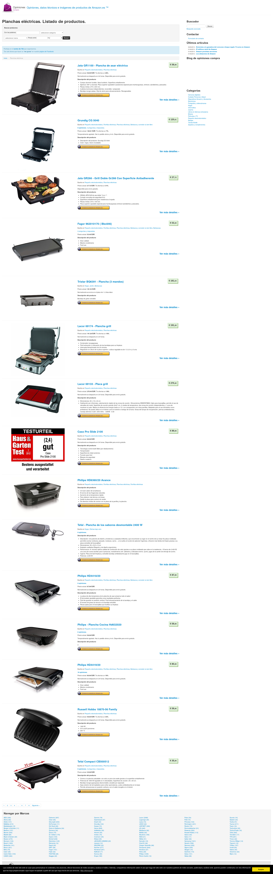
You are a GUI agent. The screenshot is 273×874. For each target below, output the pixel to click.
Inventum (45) (99, 837)
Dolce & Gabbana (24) (56, 828)
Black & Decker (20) (10, 837)
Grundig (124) (99, 824)
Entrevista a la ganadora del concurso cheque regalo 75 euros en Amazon (223, 47)
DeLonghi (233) (54, 822)
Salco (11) (187, 837)
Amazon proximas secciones (206, 51)
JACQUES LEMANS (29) (102, 841)
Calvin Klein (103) (10, 854)
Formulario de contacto (196, 38)
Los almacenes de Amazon (206, 54)
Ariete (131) (8, 822)
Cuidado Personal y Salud (197, 97)
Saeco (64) (188, 835)
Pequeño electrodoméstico (94, 70)
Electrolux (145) (54, 841)
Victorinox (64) (235, 852)
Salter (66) (188, 839)
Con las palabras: (10, 32)
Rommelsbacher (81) (191, 828)
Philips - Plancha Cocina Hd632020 (99, 624)
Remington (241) (190, 824)
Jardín (92, 286)
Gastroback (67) (99, 820)
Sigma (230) (188, 847)
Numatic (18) (143, 841)
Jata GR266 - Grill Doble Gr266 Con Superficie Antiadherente (116, 178)
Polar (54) (187, 817)
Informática (192, 108)
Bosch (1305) (8, 843)
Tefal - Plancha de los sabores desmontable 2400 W (110, 525)
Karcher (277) (99, 847)
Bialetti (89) (7, 835)
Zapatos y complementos (196, 125)
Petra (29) (142, 852)
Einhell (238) (53, 839)
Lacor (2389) (143, 817)
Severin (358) (189, 843)
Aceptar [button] (261, 869)
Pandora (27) (143, 849)
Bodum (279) (8, 839)
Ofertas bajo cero (95, 529)
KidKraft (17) (98, 852)
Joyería (190, 110)
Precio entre (32, 38)
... (18, 805)
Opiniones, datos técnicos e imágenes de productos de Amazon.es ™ (67, 7)
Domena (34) (53, 830)
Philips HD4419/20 (89, 665)
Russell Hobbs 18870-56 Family (97, 709)
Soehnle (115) (189, 852)
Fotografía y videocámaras (197, 103)
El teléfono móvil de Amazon (206, 49)
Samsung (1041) (190, 841)
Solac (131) (188, 854)
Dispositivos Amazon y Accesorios (199, 99)
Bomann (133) (8, 841)
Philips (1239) (144, 854)
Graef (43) (97, 822)
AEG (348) (7, 817)
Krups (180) (98, 856)
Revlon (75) (188, 826)
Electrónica (192, 101)
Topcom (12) (234, 843)
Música (190, 114)
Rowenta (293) (189, 830)
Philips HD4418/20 (89, 576)
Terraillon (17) (234, 835)
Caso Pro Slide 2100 (90, 431)
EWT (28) (52, 847)
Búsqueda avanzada (193, 29)
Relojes (190, 120)
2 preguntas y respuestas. (86, 231)
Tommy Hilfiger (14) (236, 841)
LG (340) (142, 828)
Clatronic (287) (54, 817)
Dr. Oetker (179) (54, 835)
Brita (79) (7, 849)
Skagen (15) (188, 849)
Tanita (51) (233, 822)
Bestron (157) (8, 830)
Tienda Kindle (192, 122)
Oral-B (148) (143, 843)
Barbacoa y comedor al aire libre (141, 124)
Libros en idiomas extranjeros (198, 112)
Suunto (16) (234, 817)
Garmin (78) (98, 817)
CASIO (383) (8, 856)
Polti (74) (187, 820)
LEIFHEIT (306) (144, 826)
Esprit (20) (52, 845)
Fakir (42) (52, 852)
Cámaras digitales (194, 95)
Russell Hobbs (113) (191, 832)
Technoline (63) (235, 828)
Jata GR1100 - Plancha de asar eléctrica (103, 65)
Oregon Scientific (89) (146, 845)
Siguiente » (36, 805)
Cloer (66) (52, 820)
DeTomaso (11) (54, 824)
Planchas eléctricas (110, 70)
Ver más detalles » (169, 99)
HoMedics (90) (99, 830)
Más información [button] (86, 871)
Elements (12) (53, 843)
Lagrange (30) (144, 820)
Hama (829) (98, 828)
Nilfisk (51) (142, 839)
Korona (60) (98, 854)
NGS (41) (142, 837)
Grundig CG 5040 (88, 120)
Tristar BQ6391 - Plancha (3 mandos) (101, 281)
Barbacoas (157, 228)
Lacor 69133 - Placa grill (93, 384)
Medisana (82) (144, 830)
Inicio (5, 58)
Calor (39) (7, 852)
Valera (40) (233, 849)
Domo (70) (52, 832)
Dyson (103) (53, 837)
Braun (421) (8, 847)
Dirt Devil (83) (53, 826)
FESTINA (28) (53, 854)
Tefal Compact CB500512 (93, 761)
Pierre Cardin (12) (145, 856)
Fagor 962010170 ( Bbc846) (95, 224)
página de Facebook (47, 51)
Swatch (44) (234, 820)
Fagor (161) (53, 849)
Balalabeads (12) (9, 826)
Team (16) (233, 826)
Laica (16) (142, 822)
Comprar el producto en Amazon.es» (92, 95)
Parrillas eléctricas (110, 124)
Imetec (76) (98, 835)
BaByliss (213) (8, 824)
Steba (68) (188, 856)
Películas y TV (193, 116)
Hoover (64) (98, 832)
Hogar (87, 286)
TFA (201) (233, 837)
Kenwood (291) (99, 849)
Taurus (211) (234, 824)
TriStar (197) (234, 845)
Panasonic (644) (144, 847)
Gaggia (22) (53, 856)
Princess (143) (189, 822)
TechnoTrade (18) (236, 830)
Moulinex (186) (144, 835)
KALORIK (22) (99, 845)
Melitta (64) (143, 832)
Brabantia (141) (9, 845)
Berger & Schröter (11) (11, 828)
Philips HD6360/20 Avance (94, 480)
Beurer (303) (8, 832)
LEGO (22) (143, 824)
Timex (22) (233, 839)
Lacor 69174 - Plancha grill (94, 326)
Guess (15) (98, 826)
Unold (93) (233, 847)
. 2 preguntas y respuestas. (91, 128)
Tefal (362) (233, 832)
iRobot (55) (98, 839)
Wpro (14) (233, 854)
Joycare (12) (98, 843)
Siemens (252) (189, 845)
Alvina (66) (7, 820)
